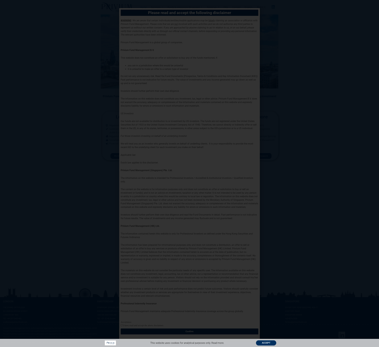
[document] (189, 173)
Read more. (217, 342)
